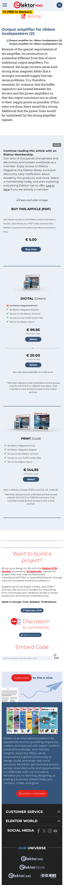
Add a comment (31, 635)
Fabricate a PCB (33, 610)
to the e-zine (33, 678)
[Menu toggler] (4, 5)
